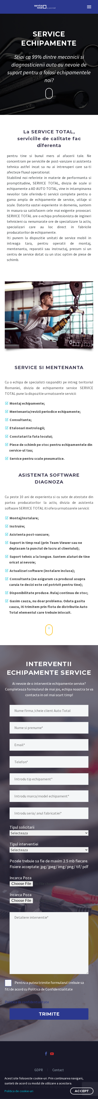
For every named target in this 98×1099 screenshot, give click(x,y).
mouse (49, 93)
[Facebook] (46, 1053)
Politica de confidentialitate (27, 1002)
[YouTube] (52, 1053)
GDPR (38, 1070)
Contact (58, 1070)
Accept (82, 1091)
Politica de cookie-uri (19, 1091)
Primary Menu (89, 6)
